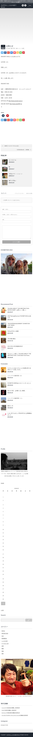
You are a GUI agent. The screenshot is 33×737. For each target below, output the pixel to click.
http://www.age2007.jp (16, 104)
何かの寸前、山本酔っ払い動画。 (16, 390)
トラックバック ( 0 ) (19, 193)
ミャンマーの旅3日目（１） (15, 398)
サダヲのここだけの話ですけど (13, 734)
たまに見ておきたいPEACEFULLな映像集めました (19, 414)
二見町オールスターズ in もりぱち (11, 145)
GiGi (3, 635)
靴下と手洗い (12, 180)
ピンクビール (12, 160)
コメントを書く (21, 48)
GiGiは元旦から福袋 (13, 331)
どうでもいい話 (5, 643)
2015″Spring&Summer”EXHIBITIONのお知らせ (19, 316)
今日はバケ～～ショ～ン (15, 173)
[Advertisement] (16, 26)
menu (30, 5)
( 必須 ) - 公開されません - (10, 214)
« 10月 (2, 610)
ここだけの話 (4, 641)
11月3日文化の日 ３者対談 (23, 149)
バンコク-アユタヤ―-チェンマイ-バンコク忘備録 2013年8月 (15, 715)
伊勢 (3, 646)
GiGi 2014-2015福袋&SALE (15, 346)
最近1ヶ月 (10, 405)
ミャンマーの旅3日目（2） (14, 375)
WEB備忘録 (4, 638)
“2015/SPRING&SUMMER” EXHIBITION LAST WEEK (18, 324)
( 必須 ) (5, 209)
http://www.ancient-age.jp (15, 101)
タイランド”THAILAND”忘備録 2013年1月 (11, 712)
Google (2, 483)
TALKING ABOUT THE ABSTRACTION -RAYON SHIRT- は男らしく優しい (18, 309)
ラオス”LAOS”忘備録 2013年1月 (9, 710)
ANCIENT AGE (5, 633)
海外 (3, 653)
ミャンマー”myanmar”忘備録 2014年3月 (11, 707)
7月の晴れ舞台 (11, 338)
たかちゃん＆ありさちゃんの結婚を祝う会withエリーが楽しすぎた (19, 368)
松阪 (3, 651)
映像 (3, 648)
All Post (13, 48)
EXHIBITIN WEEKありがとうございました (19, 383)
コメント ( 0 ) (29, 193)
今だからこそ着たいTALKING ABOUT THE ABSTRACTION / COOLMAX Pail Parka (19, 354)
